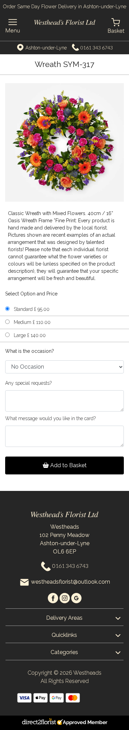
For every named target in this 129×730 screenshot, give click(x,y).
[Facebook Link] (54, 597)
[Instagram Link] (65, 597)
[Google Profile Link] (76, 597)
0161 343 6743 (96, 47)
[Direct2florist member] (64, 723)
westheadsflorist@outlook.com (70, 582)
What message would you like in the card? (50, 418)
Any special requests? (28, 383)
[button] (64, 617)
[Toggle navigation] (13, 26)
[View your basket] (116, 25)
